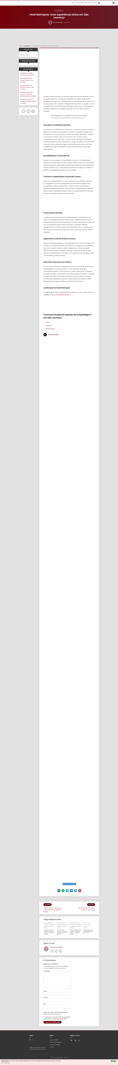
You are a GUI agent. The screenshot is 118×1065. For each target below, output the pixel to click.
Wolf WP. (66, 1057)
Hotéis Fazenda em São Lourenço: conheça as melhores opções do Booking (52, 909)
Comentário (47, 971)
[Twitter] (67, 890)
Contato (52, 1047)
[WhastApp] (63, 890)
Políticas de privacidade (60, 1019)
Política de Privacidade (55, 1042)
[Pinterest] (79, 890)
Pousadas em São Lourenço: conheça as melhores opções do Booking (49, 932)
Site (44, 1004)
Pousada (49, 325)
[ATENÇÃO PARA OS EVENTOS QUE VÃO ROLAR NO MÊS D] (59, 733)
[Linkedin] (71, 890)
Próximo (91, 904)
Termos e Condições (55, 1044)
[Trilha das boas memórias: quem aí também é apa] (90, 361)
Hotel (47, 322)
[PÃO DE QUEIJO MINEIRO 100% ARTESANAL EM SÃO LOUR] (48, 777)
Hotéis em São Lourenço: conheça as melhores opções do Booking (62, 932)
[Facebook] (58, 890)
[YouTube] (56, 951)
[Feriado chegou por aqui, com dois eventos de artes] (59, 354)
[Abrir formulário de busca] (99, 2)
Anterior (48, 904)
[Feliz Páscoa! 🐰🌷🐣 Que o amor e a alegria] (48, 367)
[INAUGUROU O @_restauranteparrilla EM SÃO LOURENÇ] (69, 783)
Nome (45, 991)
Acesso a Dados (54, 1040)
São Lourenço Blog (57, 22)
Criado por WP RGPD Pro (5, 1062)
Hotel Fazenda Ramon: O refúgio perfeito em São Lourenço (86, 909)
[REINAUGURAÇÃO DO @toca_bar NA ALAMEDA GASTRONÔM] (69, 473)
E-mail (45, 997)
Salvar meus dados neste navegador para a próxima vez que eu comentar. (55, 1013)
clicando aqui (54, 281)
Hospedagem (58, 10)
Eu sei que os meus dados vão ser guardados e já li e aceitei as (56, 1018)
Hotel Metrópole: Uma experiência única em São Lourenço (27, 87)
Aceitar (113, 1061)
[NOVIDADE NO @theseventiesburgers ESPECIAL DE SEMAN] (90, 773)
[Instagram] (60, 951)
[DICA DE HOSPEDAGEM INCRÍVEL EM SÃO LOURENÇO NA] (80, 511)
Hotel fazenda (50, 329)
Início (20, 46)
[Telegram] (75, 890)
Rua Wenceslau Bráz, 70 (63, 295)
